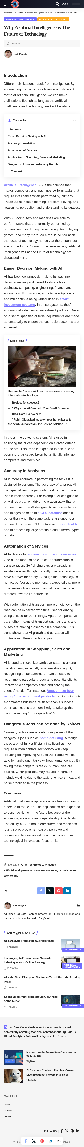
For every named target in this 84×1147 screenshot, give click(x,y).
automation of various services (52, 554)
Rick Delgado (20, 54)
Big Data (30, 1061)
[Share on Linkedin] (50, 1141)
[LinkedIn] (78, 905)
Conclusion (18, 171)
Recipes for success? (25, 402)
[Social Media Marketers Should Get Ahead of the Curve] (70, 1000)
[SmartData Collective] (15, 4)
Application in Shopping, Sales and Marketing (36, 157)
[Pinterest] (72, 1131)
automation (37, 870)
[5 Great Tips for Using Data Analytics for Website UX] (13, 1057)
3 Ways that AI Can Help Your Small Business (40, 408)
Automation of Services (22, 150)
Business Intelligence (53, 19)
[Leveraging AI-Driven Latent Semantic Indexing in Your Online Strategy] (70, 962)
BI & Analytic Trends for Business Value (29, 940)
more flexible (68, 524)
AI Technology (34, 864)
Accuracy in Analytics (21, 143)
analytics (50, 864)
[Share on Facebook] (25, 1141)
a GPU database (50, 513)
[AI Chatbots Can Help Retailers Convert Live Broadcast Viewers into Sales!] (13, 1076)
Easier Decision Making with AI (27, 136)
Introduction (15, 129)
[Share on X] (34, 1141)
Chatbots (31, 1080)
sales (73, 870)
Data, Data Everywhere (26, 414)
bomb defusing (51, 738)
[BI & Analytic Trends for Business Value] (70, 944)
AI (22, 864)
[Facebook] (62, 1131)
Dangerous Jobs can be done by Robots (33, 164)
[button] (7, 4)
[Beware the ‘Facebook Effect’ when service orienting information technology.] (42, 366)
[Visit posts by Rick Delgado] (7, 905)
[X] (66, 1131)
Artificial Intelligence (20, 19)
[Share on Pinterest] (42, 1141)
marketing (52, 870)
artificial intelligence (16, 870)
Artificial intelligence (20, 185)
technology (11, 875)
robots (64, 870)
